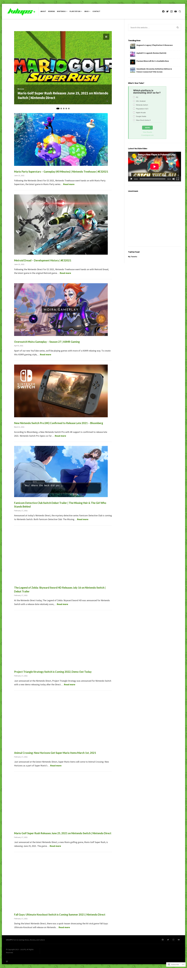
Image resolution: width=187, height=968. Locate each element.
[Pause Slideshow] (106, 37)
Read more (68, 184)
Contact (96, 11)
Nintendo (61, 11)
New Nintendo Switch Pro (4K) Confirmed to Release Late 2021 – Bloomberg (58, 423)
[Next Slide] (106, 68)
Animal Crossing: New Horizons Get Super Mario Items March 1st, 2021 (55, 752)
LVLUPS (9, 939)
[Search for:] (151, 27)
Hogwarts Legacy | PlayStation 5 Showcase (154, 45)
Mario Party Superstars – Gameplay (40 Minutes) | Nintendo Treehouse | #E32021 (61, 171)
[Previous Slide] (20, 68)
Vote (147, 127)
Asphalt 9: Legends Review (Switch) (151, 53)
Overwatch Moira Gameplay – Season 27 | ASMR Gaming (47, 341)
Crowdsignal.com (147, 135)
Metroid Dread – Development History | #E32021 (54, 97)
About (43, 11)
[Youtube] (175, 11)
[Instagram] (171, 11)
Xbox (86, 11)
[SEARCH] (180, 11)
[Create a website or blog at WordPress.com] (50, 961)
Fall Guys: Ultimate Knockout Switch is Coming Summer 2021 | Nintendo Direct (59, 914)
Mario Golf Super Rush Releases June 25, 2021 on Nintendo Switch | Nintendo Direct (62, 833)
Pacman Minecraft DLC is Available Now (152, 61)
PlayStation (75, 11)
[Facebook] (163, 11)
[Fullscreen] (177, 179)
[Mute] (173, 179)
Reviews (51, 11)
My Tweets (132, 256)
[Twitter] (167, 11)
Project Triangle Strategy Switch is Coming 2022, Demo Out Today (53, 671)
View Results (147, 132)
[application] (154, 166)
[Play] (131, 179)
